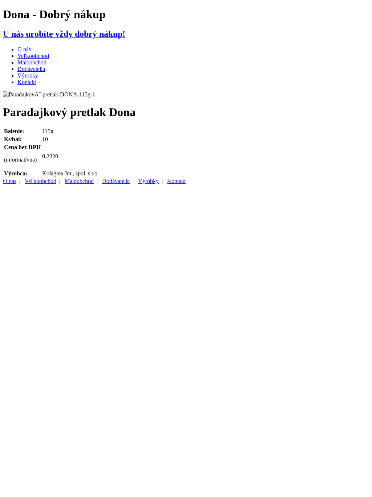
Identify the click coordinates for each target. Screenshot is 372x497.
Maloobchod (31, 62)
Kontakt (26, 82)
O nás (24, 49)
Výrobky (27, 75)
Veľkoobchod (33, 56)
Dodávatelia (31, 69)
